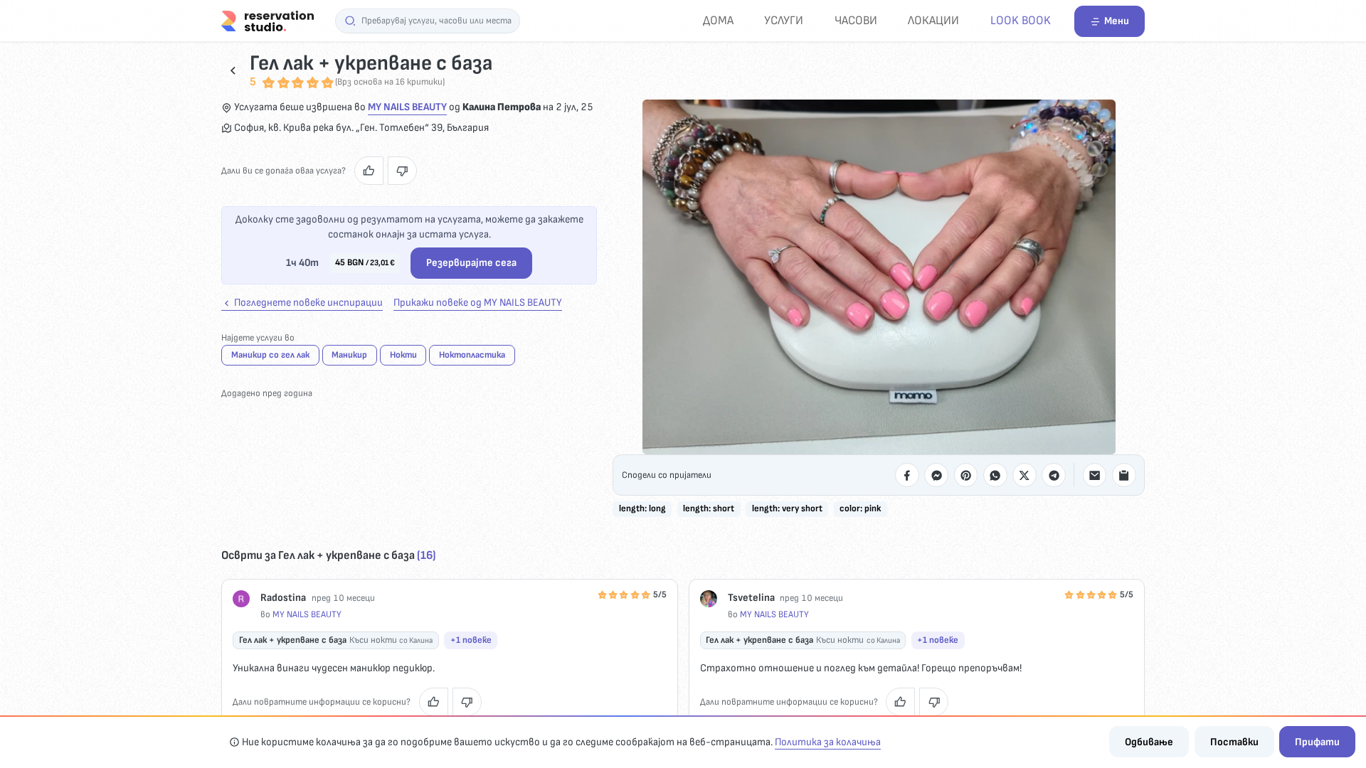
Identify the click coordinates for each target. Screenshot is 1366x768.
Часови (856, 20)
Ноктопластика (472, 355)
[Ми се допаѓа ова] (368, 170)
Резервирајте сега (471, 263)
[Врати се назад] (233, 70)
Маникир (349, 355)
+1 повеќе (471, 640)
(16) (426, 555)
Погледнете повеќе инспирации (307, 302)
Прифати (1317, 742)
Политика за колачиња (828, 742)
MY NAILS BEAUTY (407, 107)
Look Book (1020, 20)
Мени (1116, 21)
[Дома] (267, 20)
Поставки (1234, 742)
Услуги (783, 20)
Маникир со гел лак (270, 355)
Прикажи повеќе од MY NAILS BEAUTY (477, 302)
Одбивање (1149, 742)
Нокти (403, 355)
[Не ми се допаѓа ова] (402, 170)
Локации (933, 20)
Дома (718, 20)
